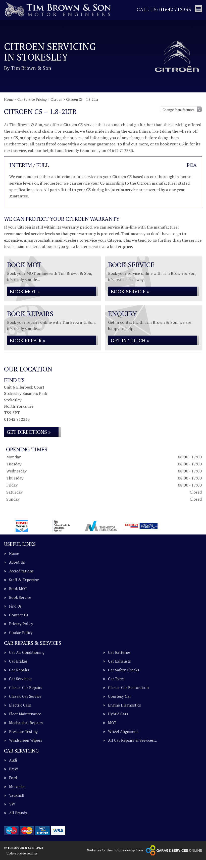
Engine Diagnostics (124, 705)
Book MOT (18, 588)
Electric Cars (20, 705)
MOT (112, 723)
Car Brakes (18, 661)
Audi (13, 760)
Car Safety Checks (123, 670)
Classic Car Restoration (128, 687)
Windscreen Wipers (25, 740)
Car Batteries (119, 652)
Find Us (15, 606)
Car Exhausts (119, 661)
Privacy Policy (21, 624)
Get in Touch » (130, 340)
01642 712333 (164, 9)
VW (12, 804)
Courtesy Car (119, 696)
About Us (17, 562)
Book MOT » (25, 291)
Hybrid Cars (118, 714)
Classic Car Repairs (25, 687)
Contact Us (18, 615)
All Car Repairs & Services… (132, 740)
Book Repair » (27, 340)
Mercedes (17, 786)
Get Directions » (28, 431)
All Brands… (19, 813)
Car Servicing (20, 679)
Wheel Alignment (123, 731)
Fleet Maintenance (25, 714)
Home (14, 553)
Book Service (20, 597)
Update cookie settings (22, 853)
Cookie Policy (21, 632)
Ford (13, 778)
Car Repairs (19, 670)
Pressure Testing (23, 731)
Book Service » (130, 291)
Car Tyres (116, 679)
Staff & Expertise (24, 580)
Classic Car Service (25, 696)
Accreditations (21, 571)
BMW (13, 769)
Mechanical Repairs (26, 723)
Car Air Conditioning (26, 652)
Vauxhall (16, 795)
